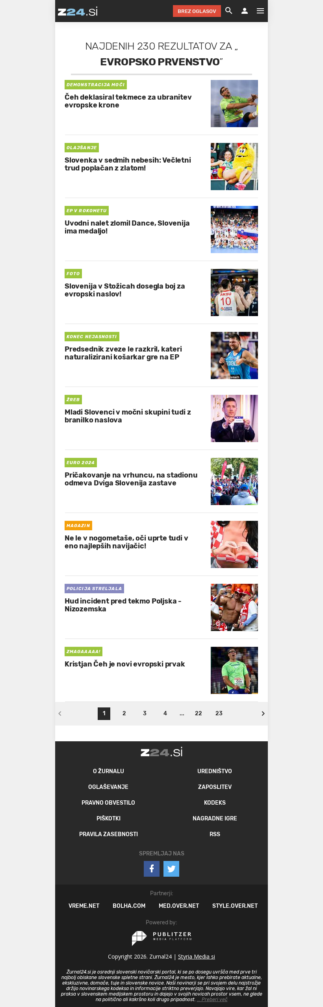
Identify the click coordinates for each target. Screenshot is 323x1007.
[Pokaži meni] (256, 11)
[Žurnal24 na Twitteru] (171, 869)
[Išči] (229, 11)
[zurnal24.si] (77, 11)
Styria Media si (196, 956)
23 (219, 713)
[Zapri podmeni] (47, 11)
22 (198, 713)
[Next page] (263, 713)
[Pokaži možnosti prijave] (244, 11)
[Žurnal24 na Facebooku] (152, 869)
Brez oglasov (197, 11)
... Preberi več (212, 999)
